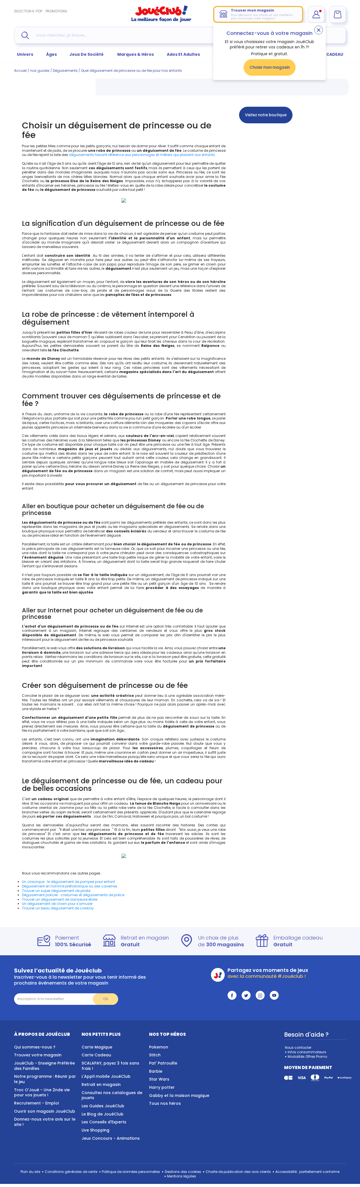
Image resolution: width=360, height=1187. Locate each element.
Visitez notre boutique (266, 115)
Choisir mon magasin (269, 67)
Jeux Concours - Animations (111, 1138)
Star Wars (159, 1079)
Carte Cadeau (96, 1055)
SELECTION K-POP (28, 11)
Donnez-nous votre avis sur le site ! (44, 1121)
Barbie (155, 1071)
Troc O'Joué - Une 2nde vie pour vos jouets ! (42, 1092)
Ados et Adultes (183, 54)
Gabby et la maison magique (179, 1095)
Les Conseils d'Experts (104, 1122)
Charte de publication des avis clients (238, 1171)
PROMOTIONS (56, 11)
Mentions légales (181, 1176)
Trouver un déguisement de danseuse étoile (59, 899)
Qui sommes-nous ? (34, 1047)
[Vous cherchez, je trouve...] (25, 35)
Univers (25, 54)
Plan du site (30, 1171)
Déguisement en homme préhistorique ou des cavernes (69, 886)
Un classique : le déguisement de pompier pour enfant (68, 881)
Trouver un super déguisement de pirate (56, 890)
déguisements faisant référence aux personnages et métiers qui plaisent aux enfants (142, 154)
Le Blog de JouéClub (102, 1114)
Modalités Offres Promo (307, 1056)
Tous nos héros (165, 1103)
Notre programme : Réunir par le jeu (45, 1079)
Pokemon (158, 1047)
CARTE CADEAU (327, 54)
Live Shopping (95, 1130)
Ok (105, 998)
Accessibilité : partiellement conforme (307, 1171)
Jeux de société (86, 54)
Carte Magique (97, 1047)
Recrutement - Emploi (36, 1103)
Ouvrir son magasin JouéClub (44, 1111)
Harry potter (162, 1087)
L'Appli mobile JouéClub (106, 1076)
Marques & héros (135, 54)
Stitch (155, 1055)
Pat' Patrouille (163, 1063)
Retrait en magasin (101, 1084)
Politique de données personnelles (131, 1171)
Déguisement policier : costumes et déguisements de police (73, 895)
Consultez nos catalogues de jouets (112, 1095)
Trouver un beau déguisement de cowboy (58, 908)
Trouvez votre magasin (38, 1055)
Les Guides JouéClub (103, 1106)
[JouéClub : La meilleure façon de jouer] (161, 21)
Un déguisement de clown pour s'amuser (57, 903)
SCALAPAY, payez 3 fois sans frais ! (110, 1065)
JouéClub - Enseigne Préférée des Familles (44, 1065)
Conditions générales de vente (71, 1171)
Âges (51, 54)
